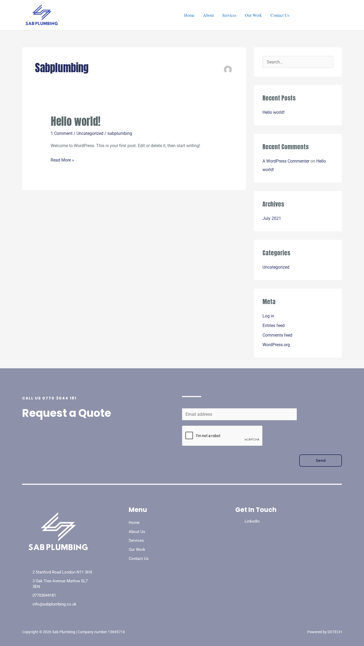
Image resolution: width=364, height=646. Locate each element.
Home (189, 15)
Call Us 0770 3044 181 (49, 398)
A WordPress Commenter (285, 161)
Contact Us (279, 15)
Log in (268, 315)
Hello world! (75, 121)
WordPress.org (276, 344)
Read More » (62, 159)
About (208, 15)
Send (321, 460)
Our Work (253, 15)
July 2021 (271, 218)
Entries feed (273, 325)
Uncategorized (89, 133)
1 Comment (61, 133)
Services (229, 15)
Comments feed (277, 335)
